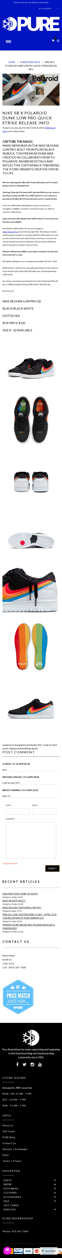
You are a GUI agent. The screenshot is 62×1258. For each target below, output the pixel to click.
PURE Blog (8, 1137)
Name (8, 805)
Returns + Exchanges (15, 1149)
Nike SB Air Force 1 (14, 900)
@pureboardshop (10, 232)
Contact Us (9, 1143)
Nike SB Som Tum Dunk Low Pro (21, 907)
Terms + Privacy (11, 1161)
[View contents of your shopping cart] (53, 40)
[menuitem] (31, 1180)
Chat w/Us (8, 963)
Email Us (7, 959)
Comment (10, 819)
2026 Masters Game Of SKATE (20, 893)
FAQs (5, 1155)
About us (7, 1125)
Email (34, 805)
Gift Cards (8, 1131)
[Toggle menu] (55, 1180)
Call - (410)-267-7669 (14, 967)
